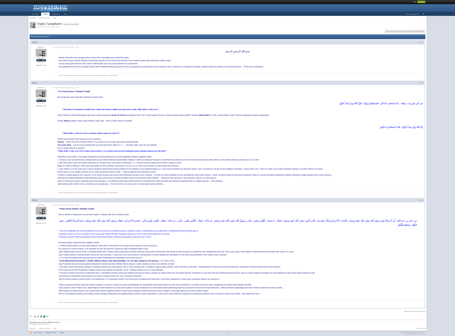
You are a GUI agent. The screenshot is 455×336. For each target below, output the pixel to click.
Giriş (414, 2)
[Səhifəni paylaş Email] (31, 316)
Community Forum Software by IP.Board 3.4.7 (412, 332)
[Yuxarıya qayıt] (227, 333)
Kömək (62, 332)
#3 (420, 200)
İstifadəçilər (56, 14)
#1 (420, 42)
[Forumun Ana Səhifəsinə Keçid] (51, 8)
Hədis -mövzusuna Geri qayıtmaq (414, 311)
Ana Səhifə (35, 14)
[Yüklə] (38, 316)
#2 (420, 83)
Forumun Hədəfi (420, 328)
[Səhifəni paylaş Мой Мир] (44, 316)
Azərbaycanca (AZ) (50, 332)
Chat (65, 14)
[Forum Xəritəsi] (423, 14)
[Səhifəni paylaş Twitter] (47, 316)
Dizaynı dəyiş (38, 332)
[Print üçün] (35, 316)
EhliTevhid (32, 328)
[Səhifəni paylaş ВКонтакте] (41, 316)
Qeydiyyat (421, 2)
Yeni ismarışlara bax (412, 14)
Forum (45, 14)
